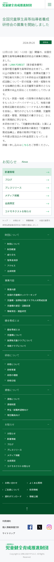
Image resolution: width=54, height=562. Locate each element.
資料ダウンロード (13, 496)
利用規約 (6, 520)
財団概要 (11, 249)
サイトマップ (8, 533)
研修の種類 (12, 375)
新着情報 (29, 220)
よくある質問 (35, 482)
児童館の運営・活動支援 (18, 305)
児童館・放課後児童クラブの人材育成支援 (27, 300)
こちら (25, 145)
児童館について (14, 334)
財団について (13, 243)
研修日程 (11, 380)
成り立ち (11, 254)
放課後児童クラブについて (19, 340)
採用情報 (33, 489)
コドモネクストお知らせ (18, 466)
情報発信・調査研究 (16, 311)
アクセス (11, 265)
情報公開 (33, 496)
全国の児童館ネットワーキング (22, 294)
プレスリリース (14, 449)
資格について (13, 398)
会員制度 (11, 270)
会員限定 (11, 460)
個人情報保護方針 (10, 527)
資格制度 (11, 404)
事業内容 (11, 289)
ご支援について (12, 489)
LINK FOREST (17, 64)
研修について (13, 364)
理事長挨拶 (12, 260)
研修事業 (11, 369)
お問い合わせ (11, 482)
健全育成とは (13, 329)
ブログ (10, 444)
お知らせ (16, 220)
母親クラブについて (16, 345)
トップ (5, 220)
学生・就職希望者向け (17, 409)
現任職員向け (13, 415)
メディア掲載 (13, 455)
